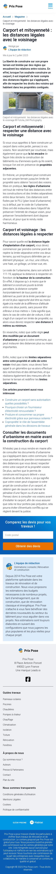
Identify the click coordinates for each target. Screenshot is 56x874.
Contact (7, 775)
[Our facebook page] (28, 679)
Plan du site (8, 780)
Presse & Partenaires (13, 769)
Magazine (20, 16)
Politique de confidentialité (16, 809)
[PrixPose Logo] (28, 650)
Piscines (7, 704)
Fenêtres (7, 745)
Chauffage (8, 719)
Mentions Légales (12, 799)
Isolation (7, 730)
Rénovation (8, 740)
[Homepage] (23, 6)
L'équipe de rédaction (27, 563)
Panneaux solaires (12, 699)
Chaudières (8, 709)
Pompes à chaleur (12, 714)
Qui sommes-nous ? (13, 759)
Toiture (6, 735)
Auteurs (7, 764)
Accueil (7, 16)
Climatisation (9, 724)
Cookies (7, 804)
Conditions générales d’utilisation (19, 794)
